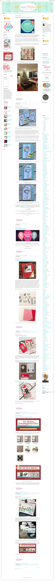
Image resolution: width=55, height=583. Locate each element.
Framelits (44, 223)
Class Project (44, 186)
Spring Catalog (44, 317)
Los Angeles (44, 249)
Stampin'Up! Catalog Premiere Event (47, 327)
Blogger (31, 577)
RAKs (43, 293)
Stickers (44, 335)
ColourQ (44, 190)
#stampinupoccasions (45, 142)
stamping (44, 329)
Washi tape (44, 365)
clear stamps (44, 187)
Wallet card (44, 364)
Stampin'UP (44, 320)
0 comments (23, 255)
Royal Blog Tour (45, 298)
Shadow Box (44, 308)
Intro (43, 243)
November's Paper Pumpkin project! (22, 498)
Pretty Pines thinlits (24, 289)
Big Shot (23, 493)
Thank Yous (44, 349)
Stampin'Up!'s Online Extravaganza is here (28, 432)
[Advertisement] (46, 109)
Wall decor (44, 363)
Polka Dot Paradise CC (45, 286)
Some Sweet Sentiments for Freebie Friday (9, 137)
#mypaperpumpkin (45, 138)
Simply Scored (44, 313)
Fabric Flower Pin (45, 212)
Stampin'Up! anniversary (46, 326)
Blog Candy (44, 170)
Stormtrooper (44, 337)
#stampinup (44, 141)
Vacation (44, 359)
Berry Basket (44, 164)
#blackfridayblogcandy (45, 134)
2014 (43, 150)
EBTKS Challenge (45, 207)
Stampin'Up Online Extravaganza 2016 (20, 494)
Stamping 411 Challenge (9, 111)
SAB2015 (44, 302)
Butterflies (44, 176)
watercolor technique (45, 366)
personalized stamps (45, 283)
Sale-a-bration (44, 303)
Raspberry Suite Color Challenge (47, 294)
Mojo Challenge (45, 257)
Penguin (44, 281)
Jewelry (44, 244)
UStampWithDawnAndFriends (46, 358)
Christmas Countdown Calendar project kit (33, 43)
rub (43, 300)
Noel (43, 268)
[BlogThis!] (16, 103)
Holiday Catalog (21, 39)
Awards (44, 156)
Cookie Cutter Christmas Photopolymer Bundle (28, 360)
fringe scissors (44, 228)
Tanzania (44, 343)
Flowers (44, 221)
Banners (44, 163)
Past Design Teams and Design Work (18, 13)
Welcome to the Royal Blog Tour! (9, 107)
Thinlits (44, 351)
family (43, 214)
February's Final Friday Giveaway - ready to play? (10, 116)
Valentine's (44, 360)
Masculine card (45, 252)
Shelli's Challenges (45, 310)
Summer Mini (44, 338)
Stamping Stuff (44, 331)
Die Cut (44, 202)
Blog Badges (44, 169)
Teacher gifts (44, 345)
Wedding (44, 367)
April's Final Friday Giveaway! (10, 128)
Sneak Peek (44, 314)
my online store (26, 206)
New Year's (44, 266)
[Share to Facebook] (18, 103)
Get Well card (44, 230)
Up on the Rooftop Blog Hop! (10, 140)
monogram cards (45, 258)
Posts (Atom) (19, 568)
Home (3, 13)
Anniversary (44, 155)
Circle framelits (44, 185)
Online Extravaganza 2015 (46, 271)
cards (43, 180)
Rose (18, 255)
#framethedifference (45, 135)
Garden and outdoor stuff (46, 229)
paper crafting (30, 493)
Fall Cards (44, 213)
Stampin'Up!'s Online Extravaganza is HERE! (23, 417)
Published (44, 289)
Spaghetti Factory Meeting (46, 315)
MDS (43, 253)
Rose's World (44, 103)
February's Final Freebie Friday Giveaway (9, 132)
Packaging (44, 274)
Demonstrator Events (45, 199)
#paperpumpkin (45, 139)
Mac (43, 250)
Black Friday (23, 564)
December (45, 117)
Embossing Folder (45, 209)
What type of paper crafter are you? (22, 107)
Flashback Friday (45, 219)
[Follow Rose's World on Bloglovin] (45, 55)
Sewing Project (44, 307)
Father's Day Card (45, 216)
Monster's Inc (44, 259)
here (22, 40)
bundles (44, 175)
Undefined (44, 357)
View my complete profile (45, 33)
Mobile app (44, 256)
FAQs (6, 13)
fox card (44, 222)
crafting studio (44, 194)
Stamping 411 (44, 330)
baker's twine (44, 162)
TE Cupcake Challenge (45, 344)
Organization (44, 272)
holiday (44, 236)
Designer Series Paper (26, 493)
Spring (44, 316)
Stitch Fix (44, 336)
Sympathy (44, 341)
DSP (43, 205)
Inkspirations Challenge (46, 242)
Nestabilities (44, 264)
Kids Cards (44, 246)
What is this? (6, 86)
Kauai (43, 245)
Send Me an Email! (44, 36)
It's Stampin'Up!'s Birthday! (20, 228)
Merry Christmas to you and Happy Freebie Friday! (10, 120)
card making (44, 179)
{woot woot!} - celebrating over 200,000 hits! (9, 124)
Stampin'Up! (21, 565)
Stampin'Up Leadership (45, 321)
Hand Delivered (17, 140)
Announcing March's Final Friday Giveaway (10, 145)
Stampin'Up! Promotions (26, 494)
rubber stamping (45, 301)
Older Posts (38, 567)
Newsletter (44, 267)
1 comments (23, 563)
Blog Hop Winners (45, 172)
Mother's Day (44, 260)
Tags (43, 342)
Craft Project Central (45, 191)
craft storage (44, 193)
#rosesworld (44, 140)
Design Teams (44, 200)
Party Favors (44, 280)
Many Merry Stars (45, 251)
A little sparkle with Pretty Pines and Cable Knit (24, 260)
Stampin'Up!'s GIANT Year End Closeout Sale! (24, 17)
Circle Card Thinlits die (45, 184)
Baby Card (44, 157)
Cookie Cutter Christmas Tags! (20, 335)
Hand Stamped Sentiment (46, 234)
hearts (43, 235)
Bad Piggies (44, 161)
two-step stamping (45, 356)
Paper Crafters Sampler (45, 275)
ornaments (44, 273)
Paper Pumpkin (31, 564)
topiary (44, 352)
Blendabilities (44, 168)
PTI (43, 288)
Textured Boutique (45, 348)
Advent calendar (45, 154)
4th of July (44, 153)
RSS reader (44, 299)
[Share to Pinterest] (19, 103)
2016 (43, 121)
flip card (44, 220)
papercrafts (44, 279)
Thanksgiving (44, 350)
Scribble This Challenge (46, 306)
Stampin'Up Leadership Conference (47, 322)
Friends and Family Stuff (46, 227)
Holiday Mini (44, 238)
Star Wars (44, 334)
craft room (44, 192)
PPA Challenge (44, 287)
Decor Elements (45, 198)
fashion (44, 215)
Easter (43, 206)
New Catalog (44, 265)
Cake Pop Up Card (45, 177)
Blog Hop (44, 171)
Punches (38, 493)
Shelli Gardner (44, 309)
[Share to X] (17, 103)
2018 (43, 120)
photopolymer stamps (34, 493)
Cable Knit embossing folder (31, 289)
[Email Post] (25, 255)
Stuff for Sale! (10, 13)
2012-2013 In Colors (45, 149)
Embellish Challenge (45, 208)
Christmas (26, 564)
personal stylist (44, 282)
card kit (44, 178)
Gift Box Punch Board (45, 231)
